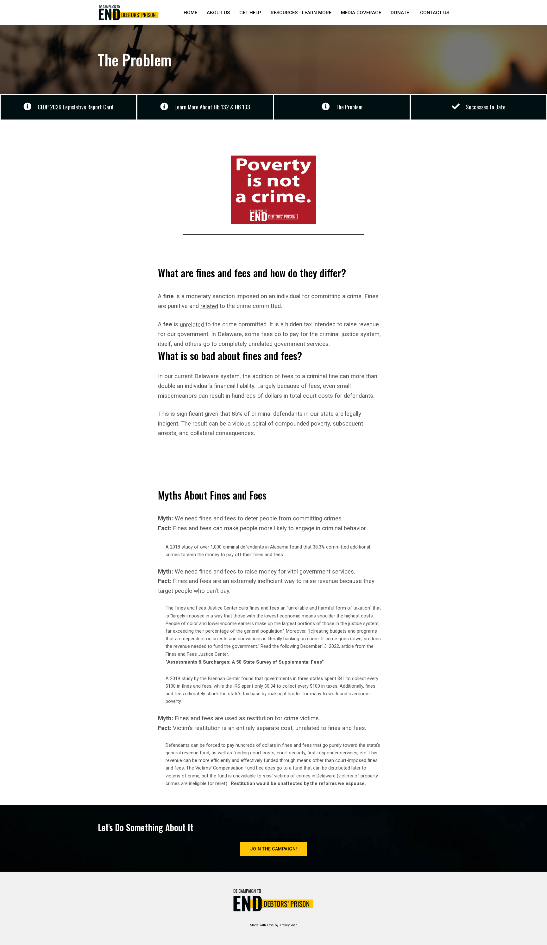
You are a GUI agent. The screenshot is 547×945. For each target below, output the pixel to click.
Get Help (250, 12)
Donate (400, 12)
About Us (218, 12)
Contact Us (434, 12)
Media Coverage (361, 12)
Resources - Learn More (301, 12)
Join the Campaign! (273, 848)
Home (190, 12)
